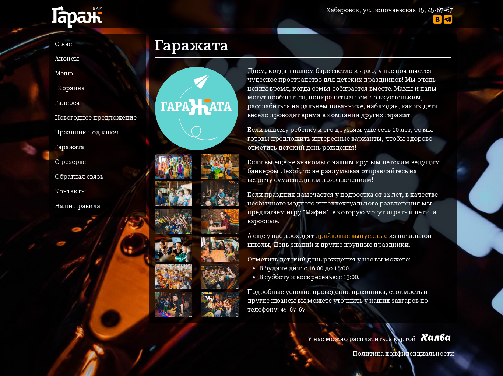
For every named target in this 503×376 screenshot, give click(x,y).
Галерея (67, 102)
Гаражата (69, 147)
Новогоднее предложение (96, 117)
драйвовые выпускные (351, 235)
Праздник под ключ (87, 132)
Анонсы (67, 58)
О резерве (70, 161)
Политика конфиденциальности (403, 353)
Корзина (71, 88)
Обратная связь (79, 176)
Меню (64, 73)
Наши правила (77, 206)
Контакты (70, 191)
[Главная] (80, 17)
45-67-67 (440, 10)
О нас (63, 44)
